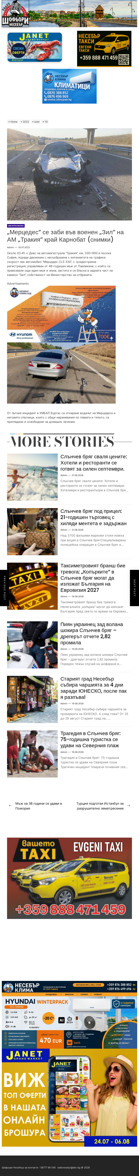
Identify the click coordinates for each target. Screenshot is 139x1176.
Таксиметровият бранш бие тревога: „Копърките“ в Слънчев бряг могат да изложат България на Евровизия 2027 (92, 577)
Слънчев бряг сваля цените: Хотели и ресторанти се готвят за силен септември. (93, 462)
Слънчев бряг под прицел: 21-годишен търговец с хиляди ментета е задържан (93, 517)
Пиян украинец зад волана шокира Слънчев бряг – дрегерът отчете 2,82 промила (91, 633)
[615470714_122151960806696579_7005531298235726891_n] (61, 288)
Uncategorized (16, 226)
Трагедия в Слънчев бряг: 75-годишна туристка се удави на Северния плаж (90, 739)
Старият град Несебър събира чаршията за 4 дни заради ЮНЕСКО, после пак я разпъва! (93, 688)
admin (10, 247)
